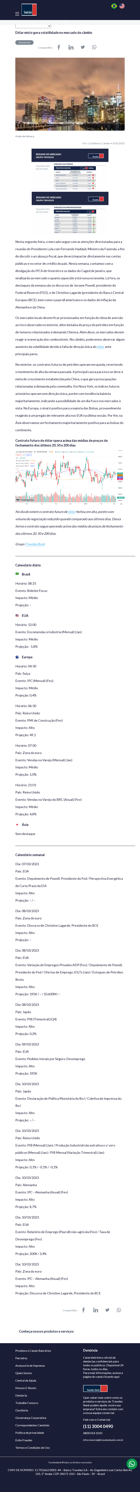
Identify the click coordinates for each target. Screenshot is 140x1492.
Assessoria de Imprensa (30, 1365)
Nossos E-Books (25, 1388)
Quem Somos (23, 1373)
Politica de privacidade (29, 1432)
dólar (100, 347)
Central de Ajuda (25, 1380)
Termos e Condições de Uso (32, 1447)
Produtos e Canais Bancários (33, 1350)
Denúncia (21, 1395)
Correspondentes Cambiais (32, 1425)
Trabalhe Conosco (26, 1402)
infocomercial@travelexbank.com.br (103, 1439)
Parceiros (21, 1358)
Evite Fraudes (23, 1440)
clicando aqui (111, 1376)
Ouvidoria (21, 1410)
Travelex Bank (35, 544)
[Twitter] (82, 47)
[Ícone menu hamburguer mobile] (17, 14)
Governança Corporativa (30, 1417)
